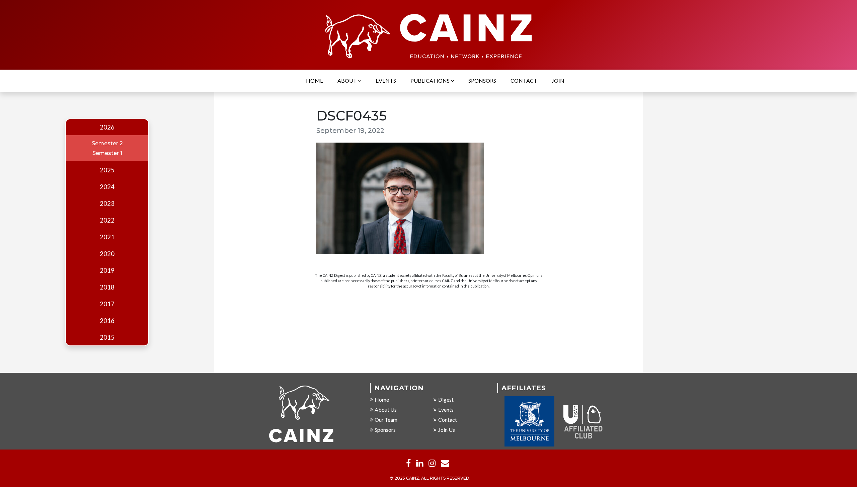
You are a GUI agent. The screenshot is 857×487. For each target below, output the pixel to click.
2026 (107, 127)
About (347, 80)
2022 (107, 220)
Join (558, 80)
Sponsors (482, 80)
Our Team (386, 419)
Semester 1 (107, 153)
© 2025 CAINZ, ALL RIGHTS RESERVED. (430, 478)
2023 (107, 203)
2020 (107, 253)
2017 (107, 304)
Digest (446, 399)
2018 (107, 287)
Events (386, 80)
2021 (107, 237)
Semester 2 (107, 143)
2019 (107, 270)
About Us (386, 409)
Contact (524, 80)
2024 (107, 186)
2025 (107, 170)
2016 (107, 320)
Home (314, 80)
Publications (430, 80)
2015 (107, 337)
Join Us (446, 429)
